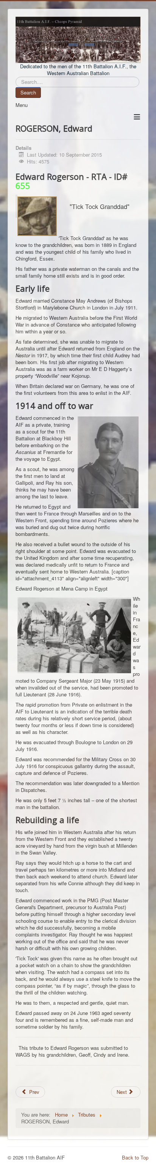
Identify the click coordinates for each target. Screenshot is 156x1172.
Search (28, 92)
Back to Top (135, 1157)
